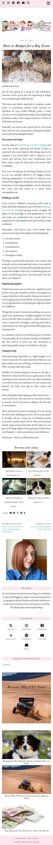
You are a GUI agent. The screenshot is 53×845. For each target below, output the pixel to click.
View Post (26, 700)
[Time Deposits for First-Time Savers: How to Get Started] (26, 814)
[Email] (23, 3)
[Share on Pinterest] (21, 513)
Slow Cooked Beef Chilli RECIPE (41, 526)
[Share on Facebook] (14, 513)
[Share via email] (11, 513)
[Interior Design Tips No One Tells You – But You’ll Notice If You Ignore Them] (39, 459)
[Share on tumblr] (24, 513)
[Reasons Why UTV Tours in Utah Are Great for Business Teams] (26, 779)
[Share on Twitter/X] (18, 513)
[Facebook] (18, 3)
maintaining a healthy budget (32, 145)
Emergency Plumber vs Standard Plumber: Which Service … (14, 502)
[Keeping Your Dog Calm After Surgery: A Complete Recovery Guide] (39, 486)
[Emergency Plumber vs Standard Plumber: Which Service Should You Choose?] (14, 486)
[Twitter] (3, 3)
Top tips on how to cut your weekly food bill (12, 528)
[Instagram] (8, 3)
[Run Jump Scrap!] (26, 24)
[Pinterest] (13, 3)
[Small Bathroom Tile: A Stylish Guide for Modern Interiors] (14, 459)
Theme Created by (26, 842)
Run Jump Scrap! (30, 838)
